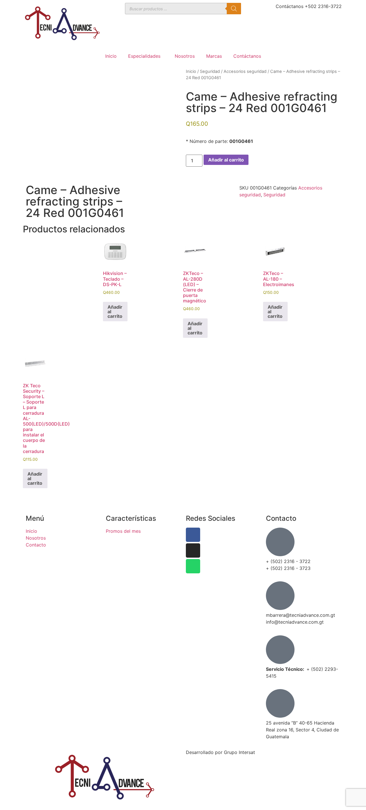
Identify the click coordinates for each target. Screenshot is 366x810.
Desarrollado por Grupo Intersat (220, 752)
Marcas (214, 56)
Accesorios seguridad (245, 71)
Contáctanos (247, 56)
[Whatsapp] (193, 566)
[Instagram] (193, 550)
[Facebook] (193, 535)
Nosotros (185, 56)
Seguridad (210, 71)
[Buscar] (234, 8)
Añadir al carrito (226, 160)
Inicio (111, 56)
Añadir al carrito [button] (115, 311)
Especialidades (144, 56)
